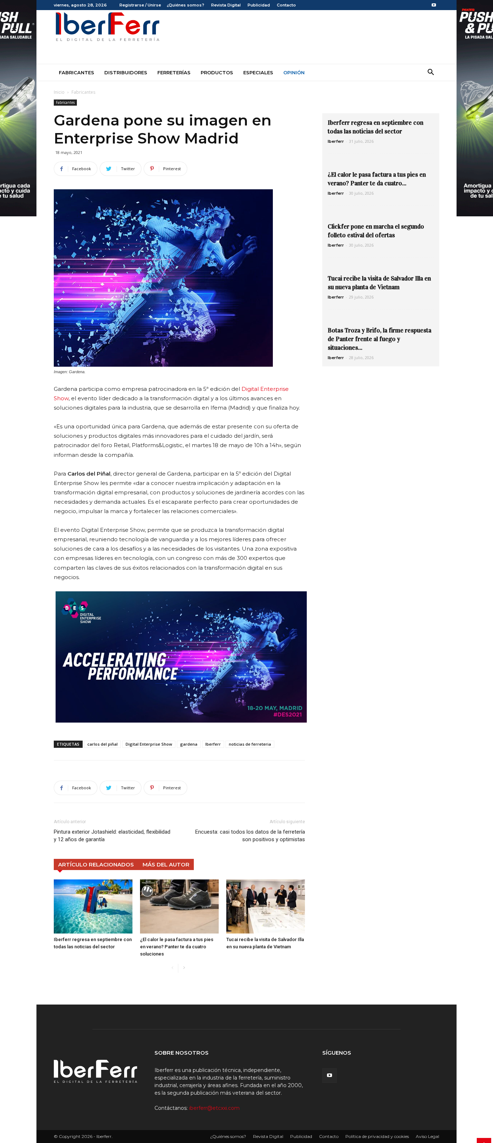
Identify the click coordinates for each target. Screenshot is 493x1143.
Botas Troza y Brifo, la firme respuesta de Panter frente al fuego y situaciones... (379, 339)
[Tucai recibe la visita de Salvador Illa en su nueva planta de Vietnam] (265, 906)
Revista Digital (226, 5)
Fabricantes (76, 72)
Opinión (294, 72)
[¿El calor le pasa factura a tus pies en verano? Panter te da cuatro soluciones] (179, 906)
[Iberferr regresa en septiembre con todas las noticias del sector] (93, 906)
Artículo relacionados (96, 864)
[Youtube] (433, 5)
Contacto (286, 5)
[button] (430, 73)
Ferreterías (174, 72)
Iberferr (213, 744)
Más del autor (166, 864)
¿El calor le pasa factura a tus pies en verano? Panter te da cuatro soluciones (176, 947)
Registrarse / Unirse (140, 5)
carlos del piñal (102, 744)
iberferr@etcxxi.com (214, 1108)
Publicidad (259, 5)
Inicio (59, 92)
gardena (188, 744)
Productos (217, 72)
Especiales (258, 72)
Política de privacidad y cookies (377, 1136)
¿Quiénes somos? (185, 5)
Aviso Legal (427, 1136)
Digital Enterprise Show (149, 744)
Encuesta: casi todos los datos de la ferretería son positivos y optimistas (250, 836)
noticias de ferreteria (250, 744)
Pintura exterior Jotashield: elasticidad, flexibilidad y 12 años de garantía (112, 836)
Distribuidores (125, 72)
